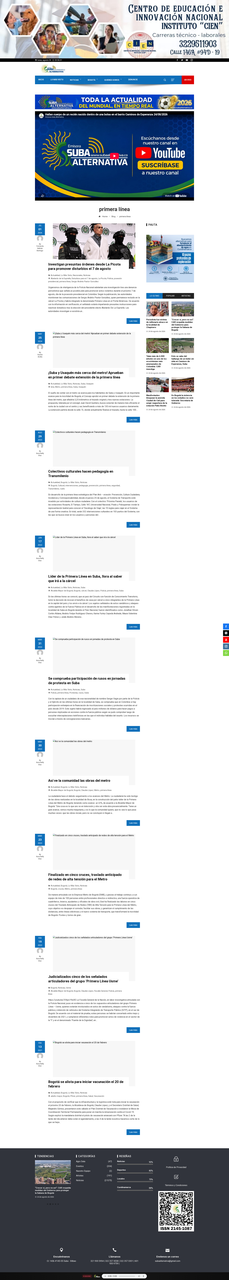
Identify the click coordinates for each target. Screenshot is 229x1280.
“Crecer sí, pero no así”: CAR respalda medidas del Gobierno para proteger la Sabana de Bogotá (182, 324)
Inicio (41, 80)
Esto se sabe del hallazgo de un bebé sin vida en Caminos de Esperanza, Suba (182, 360)
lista (52, 387)
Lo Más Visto (56, 80)
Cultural (61, 485)
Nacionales (77, 275)
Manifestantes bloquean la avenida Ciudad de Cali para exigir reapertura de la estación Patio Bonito (156, 400)
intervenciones (71, 485)
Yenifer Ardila (40, 356)
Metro (57, 387)
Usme (68, 988)
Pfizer (72, 1096)
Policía (103, 591)
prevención (93, 485)
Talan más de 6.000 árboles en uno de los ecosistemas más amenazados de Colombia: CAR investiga (156, 362)
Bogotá (91, 80)
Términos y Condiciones (176, 1185)
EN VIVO (187, 80)
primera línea (65, 281)
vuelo (62, 489)
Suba (83, 384)
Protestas (73, 693)
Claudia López (93, 591)
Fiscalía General (101, 991)
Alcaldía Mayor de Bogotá (62, 591)
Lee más (133, 321)
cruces (61, 889)
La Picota (102, 278)
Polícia (110, 278)
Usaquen (90, 384)
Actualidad (55, 275)
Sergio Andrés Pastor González (85, 281)
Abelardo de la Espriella (61, 278)
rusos (81, 693)
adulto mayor (56, 1096)
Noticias (74, 80)
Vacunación (99, 1096)
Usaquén (82, 387)
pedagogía (83, 485)
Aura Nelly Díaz (40, 454)
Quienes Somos (111, 80)
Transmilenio (53, 489)
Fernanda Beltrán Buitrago (40, 248)
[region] (114, 29)
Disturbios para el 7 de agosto (84, 278)
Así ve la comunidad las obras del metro (79, 781)
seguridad (115, 485)
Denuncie (133, 80)
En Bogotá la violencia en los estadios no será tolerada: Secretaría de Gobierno (182, 399)
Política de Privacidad (176, 1167)
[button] (114, 29)
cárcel (84, 591)
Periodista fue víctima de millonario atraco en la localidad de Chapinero (157, 323)
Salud (90, 1096)
